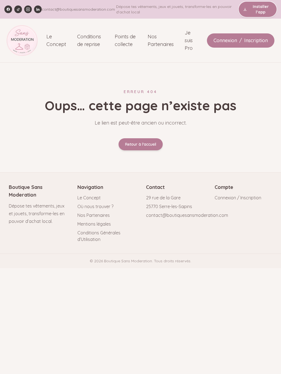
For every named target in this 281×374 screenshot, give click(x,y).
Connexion (225, 40)
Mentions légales (94, 224)
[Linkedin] (38, 9)
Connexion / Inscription (238, 197)
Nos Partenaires (161, 40)
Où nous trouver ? (95, 206)
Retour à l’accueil (140, 144)
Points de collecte (125, 40)
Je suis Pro (189, 40)
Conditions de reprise (89, 40)
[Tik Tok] (18, 9)
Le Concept (56, 40)
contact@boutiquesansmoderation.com (78, 9)
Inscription (256, 40)
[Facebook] (8, 9)
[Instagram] (28, 9)
